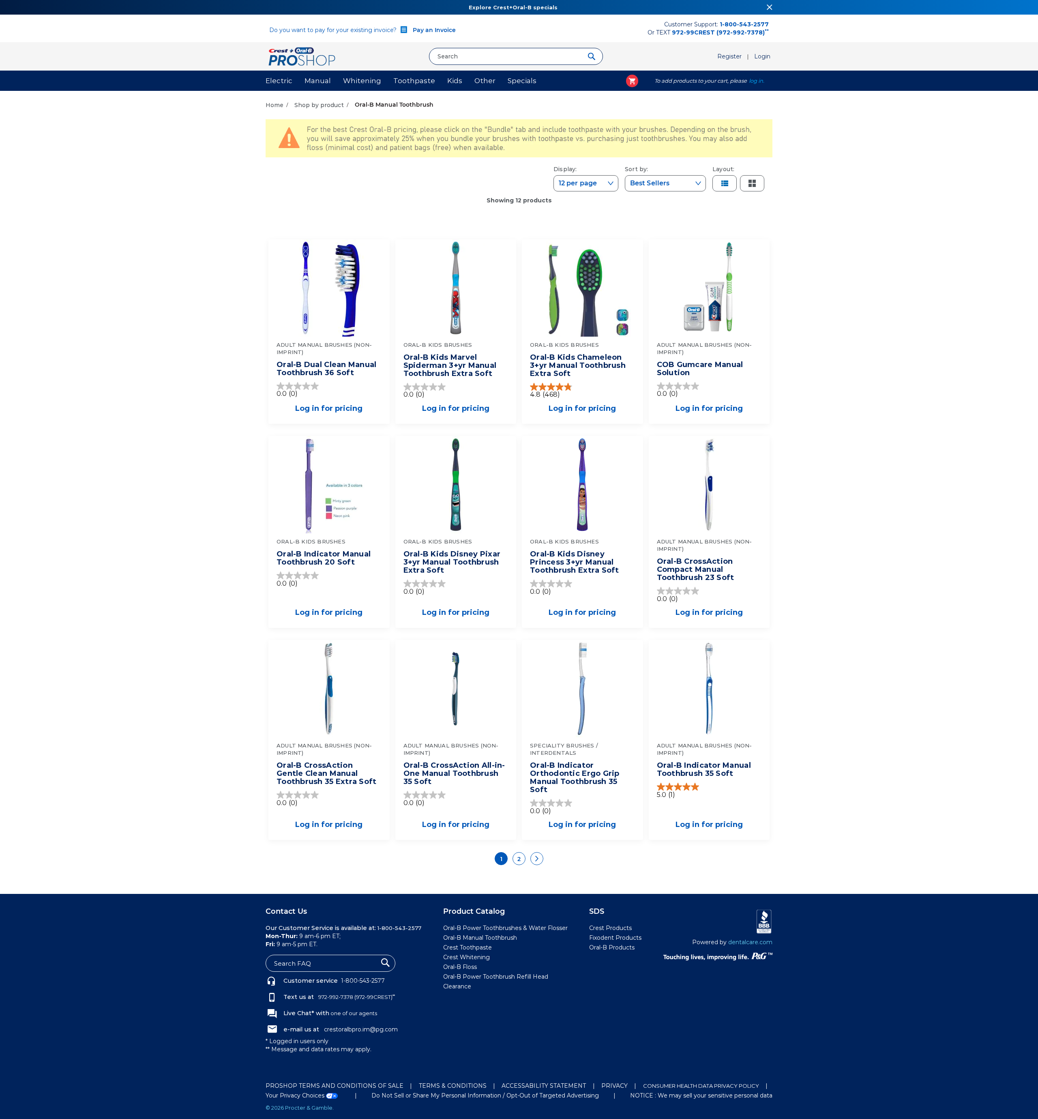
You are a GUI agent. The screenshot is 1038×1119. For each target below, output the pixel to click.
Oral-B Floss (460, 967)
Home (275, 105)
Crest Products (610, 928)
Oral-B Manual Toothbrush (480, 937)
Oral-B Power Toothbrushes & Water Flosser (505, 928)
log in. (756, 81)
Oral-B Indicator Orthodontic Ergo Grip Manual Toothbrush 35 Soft (575, 777)
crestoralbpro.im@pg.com (361, 1029)
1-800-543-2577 (363, 980)
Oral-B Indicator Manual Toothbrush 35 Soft (704, 769)
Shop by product (319, 105)
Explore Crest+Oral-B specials (513, 7)
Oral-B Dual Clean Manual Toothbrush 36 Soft (327, 368)
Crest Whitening (466, 957)
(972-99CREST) (374, 997)
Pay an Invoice (433, 30)
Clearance (457, 986)
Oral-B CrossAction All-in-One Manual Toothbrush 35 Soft (454, 773)
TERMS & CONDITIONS (453, 1085)
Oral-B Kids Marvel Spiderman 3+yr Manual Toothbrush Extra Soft (450, 365)
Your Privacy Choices (296, 1095)
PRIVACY (614, 1085)
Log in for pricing (328, 408)
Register (730, 56)
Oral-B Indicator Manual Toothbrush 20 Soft (324, 558)
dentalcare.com (750, 942)
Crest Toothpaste (467, 947)
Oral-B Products (612, 947)
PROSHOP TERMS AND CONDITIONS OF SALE (334, 1085)
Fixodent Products (615, 937)
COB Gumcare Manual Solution (700, 368)
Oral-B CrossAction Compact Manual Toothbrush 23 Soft (695, 569)
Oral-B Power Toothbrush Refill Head (495, 976)
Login (762, 56)
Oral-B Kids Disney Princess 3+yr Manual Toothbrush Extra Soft (574, 562)
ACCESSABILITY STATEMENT (544, 1085)
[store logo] (344, 56)
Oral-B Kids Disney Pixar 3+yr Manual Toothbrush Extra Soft (452, 562)
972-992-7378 (335, 997)
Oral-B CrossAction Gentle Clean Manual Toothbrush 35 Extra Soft (327, 773)
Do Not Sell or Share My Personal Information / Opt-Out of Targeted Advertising (485, 1095)
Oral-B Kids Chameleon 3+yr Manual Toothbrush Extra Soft (578, 365)
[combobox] (516, 56)
